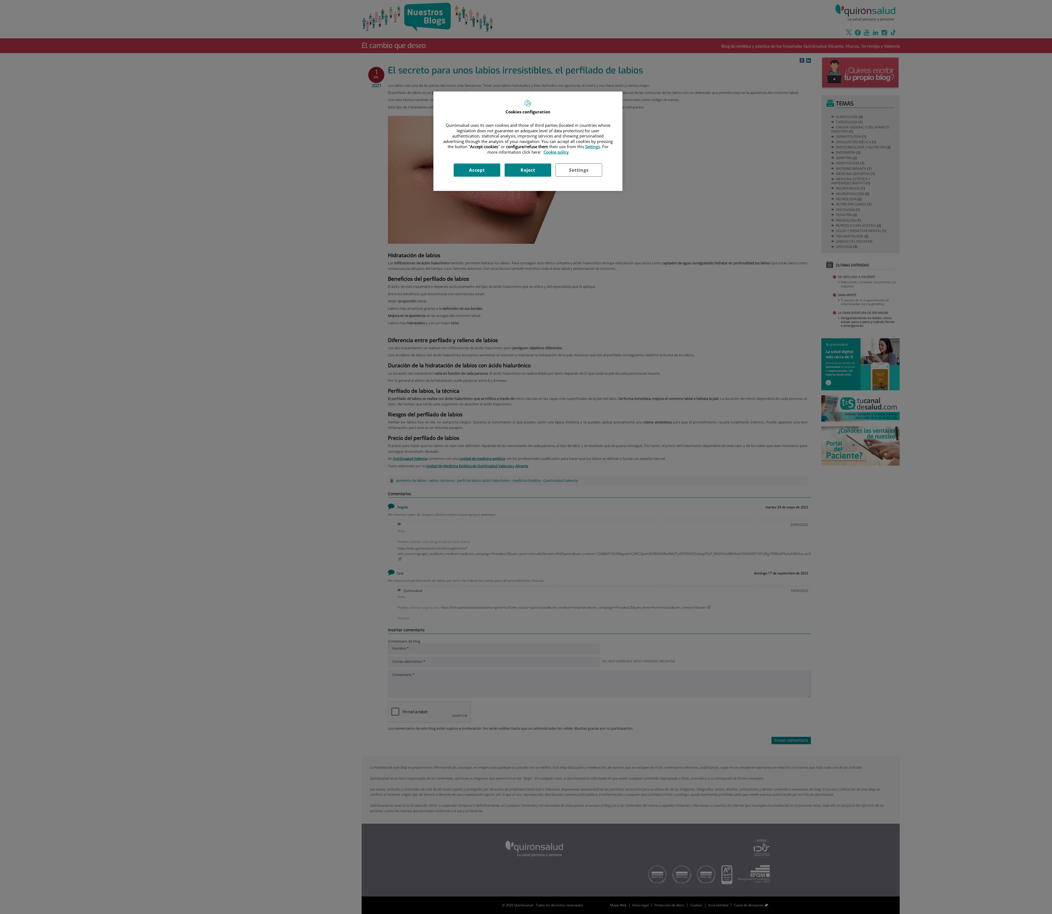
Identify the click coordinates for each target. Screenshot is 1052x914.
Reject (528, 170)
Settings (578, 170)
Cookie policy (556, 152)
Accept (477, 170)
